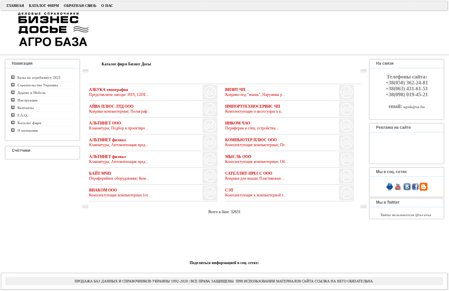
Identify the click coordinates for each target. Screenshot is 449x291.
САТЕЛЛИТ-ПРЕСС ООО (248, 173)
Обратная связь (80, 6)
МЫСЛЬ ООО (238, 156)
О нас (107, 6)
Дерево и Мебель (30, 93)
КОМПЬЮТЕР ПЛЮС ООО (251, 140)
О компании (26, 130)
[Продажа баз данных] (45, 14)
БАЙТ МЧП (100, 173)
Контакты (24, 108)
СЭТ (229, 190)
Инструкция (25, 100)
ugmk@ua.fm (414, 107)
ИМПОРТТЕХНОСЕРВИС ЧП (252, 106)
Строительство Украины (36, 85)
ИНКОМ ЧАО (237, 123)
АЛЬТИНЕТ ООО (105, 123)
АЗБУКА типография (108, 89)
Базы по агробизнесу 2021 (37, 77)
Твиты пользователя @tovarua (405, 215)
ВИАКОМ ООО (103, 190)
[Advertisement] (256, 32)
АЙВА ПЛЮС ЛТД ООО (111, 106)
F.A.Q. (21, 115)
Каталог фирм (44, 6)
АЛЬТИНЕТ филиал (107, 140)
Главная (15, 6)
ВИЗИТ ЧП (235, 89)
